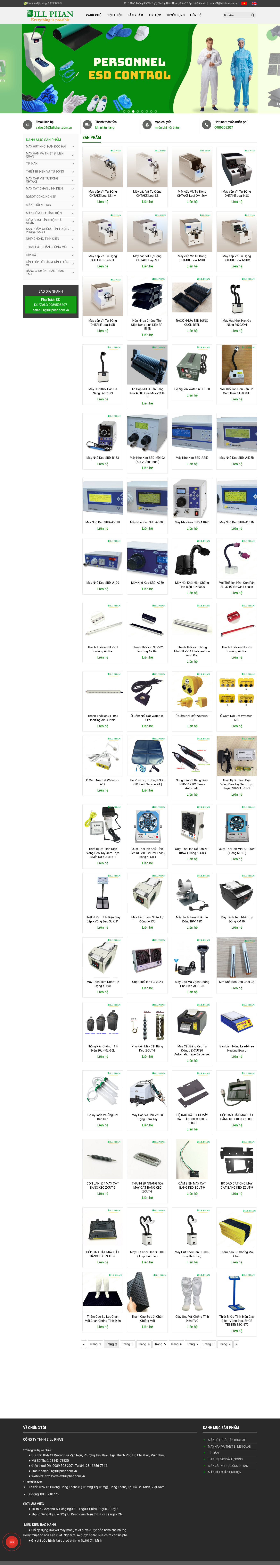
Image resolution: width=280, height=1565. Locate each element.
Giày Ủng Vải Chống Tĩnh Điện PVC (192, 1319)
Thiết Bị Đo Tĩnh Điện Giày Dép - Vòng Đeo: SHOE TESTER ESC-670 (236, 1321)
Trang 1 (95, 1344)
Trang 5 (160, 1344)
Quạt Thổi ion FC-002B (147, 982)
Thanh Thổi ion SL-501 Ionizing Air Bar (103, 649)
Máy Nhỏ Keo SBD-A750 (192, 458)
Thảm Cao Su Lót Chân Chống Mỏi (147, 1319)
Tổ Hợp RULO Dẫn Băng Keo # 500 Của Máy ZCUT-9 (147, 393)
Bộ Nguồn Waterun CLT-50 (192, 389)
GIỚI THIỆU (114, 15)
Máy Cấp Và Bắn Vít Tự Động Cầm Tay (147, 1117)
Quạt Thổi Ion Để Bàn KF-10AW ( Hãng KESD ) (192, 851)
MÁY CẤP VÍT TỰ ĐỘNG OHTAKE (42, 180)
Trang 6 (176, 1344)
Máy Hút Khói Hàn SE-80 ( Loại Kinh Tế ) (192, 1254)
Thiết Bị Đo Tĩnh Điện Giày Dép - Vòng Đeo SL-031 (102, 919)
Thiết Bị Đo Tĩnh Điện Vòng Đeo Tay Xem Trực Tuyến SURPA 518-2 (236, 784)
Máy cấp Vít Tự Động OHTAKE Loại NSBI (192, 258)
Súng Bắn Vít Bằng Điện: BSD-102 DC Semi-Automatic (192, 784)
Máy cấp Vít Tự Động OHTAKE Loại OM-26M (192, 194)
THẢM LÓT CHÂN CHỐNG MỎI (46, 247)
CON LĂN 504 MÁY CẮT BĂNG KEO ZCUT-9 (103, 1185)
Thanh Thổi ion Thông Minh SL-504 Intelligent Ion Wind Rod (192, 651)
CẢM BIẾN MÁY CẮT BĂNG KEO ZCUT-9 (192, 1185)
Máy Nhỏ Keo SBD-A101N (237, 522)
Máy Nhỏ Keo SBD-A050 (147, 583)
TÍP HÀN (32, 163)
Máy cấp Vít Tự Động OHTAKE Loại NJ (147, 258)
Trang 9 (225, 1344)
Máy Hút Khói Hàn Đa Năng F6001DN (103, 391)
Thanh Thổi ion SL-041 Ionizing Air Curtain (103, 718)
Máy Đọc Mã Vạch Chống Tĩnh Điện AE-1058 (192, 984)
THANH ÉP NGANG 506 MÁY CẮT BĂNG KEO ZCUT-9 (147, 1187)
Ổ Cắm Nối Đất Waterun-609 (103, 782)
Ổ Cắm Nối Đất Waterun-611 (192, 718)
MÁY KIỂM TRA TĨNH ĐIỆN (44, 213)
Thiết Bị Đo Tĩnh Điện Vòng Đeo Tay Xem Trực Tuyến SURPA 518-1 (102, 853)
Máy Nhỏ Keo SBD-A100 (103, 583)
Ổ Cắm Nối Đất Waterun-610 (237, 718)
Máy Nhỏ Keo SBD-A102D (192, 522)
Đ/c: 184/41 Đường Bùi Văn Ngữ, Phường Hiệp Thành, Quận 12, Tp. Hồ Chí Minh (164, 3)
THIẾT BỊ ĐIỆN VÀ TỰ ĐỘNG (45, 171)
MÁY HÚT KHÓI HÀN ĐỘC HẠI (46, 146)
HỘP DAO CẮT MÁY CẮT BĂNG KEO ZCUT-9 (102, 1254)
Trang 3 (127, 1344)
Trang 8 (208, 1344)
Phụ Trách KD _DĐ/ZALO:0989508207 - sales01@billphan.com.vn (50, 305)
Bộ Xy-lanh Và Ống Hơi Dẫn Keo (103, 1117)
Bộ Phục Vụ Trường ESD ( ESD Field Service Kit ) (147, 782)
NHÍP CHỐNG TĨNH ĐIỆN (42, 239)
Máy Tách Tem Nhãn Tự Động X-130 (147, 919)
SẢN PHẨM (135, 15)
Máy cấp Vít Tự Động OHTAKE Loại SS (147, 194)
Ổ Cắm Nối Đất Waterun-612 (147, 718)
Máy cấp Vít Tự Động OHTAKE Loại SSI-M (103, 194)
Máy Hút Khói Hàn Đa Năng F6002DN (237, 323)
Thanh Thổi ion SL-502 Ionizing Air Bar (147, 649)
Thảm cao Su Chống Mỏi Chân (237, 1254)
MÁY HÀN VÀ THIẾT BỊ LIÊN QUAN (45, 155)
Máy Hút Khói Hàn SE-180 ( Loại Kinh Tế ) (147, 1254)
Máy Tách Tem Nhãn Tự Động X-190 (237, 919)
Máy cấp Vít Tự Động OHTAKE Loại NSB (103, 323)
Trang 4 (144, 1344)
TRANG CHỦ (92, 15)
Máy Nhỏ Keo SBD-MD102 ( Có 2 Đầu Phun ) (147, 460)
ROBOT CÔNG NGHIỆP (41, 197)
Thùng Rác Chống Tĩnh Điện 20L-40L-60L (102, 1048)
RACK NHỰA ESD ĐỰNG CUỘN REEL (192, 323)
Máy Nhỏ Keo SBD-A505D (237, 458)
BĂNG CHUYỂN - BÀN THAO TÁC (45, 272)
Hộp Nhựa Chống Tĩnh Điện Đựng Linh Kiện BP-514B (147, 324)
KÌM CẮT (32, 255)
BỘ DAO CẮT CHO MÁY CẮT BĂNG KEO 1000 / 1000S (192, 1119)
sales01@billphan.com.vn (223, 3)
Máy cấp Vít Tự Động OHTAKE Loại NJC (237, 194)
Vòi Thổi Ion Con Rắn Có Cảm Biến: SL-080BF (237, 391)
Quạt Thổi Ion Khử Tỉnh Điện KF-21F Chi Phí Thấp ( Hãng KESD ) (147, 853)
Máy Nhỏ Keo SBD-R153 (103, 458)
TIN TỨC (155, 15)
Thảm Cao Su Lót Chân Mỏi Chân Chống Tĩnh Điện (103, 1319)
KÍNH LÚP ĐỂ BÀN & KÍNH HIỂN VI (47, 263)
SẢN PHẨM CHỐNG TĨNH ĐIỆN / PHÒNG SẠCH (47, 230)
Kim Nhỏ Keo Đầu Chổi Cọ (237, 982)
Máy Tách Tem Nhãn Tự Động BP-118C (192, 919)
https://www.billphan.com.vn (65, 1476)
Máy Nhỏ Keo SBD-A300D (147, 522)
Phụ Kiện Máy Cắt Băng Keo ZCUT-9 (147, 1048)
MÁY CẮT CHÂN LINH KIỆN (44, 188)
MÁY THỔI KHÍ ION (38, 205)
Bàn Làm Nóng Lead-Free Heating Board (237, 1048)
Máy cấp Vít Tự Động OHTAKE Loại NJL (103, 258)
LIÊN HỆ (195, 15)
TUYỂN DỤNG (175, 15)
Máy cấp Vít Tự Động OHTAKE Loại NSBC (237, 258)
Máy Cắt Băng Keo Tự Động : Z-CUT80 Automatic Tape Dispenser (192, 1050)
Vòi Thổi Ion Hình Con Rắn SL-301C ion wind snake (237, 585)
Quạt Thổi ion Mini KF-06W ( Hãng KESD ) (237, 851)
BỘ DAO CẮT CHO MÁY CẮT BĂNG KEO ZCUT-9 (237, 1185)
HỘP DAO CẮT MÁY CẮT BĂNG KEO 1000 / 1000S (236, 1117)
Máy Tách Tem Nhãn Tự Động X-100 (103, 984)
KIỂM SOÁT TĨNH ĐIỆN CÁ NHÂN (43, 221)
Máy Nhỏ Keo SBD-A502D (102, 522)
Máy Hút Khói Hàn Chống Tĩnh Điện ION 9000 (192, 585)
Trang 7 (192, 1344)
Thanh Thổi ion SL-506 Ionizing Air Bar (237, 649)
